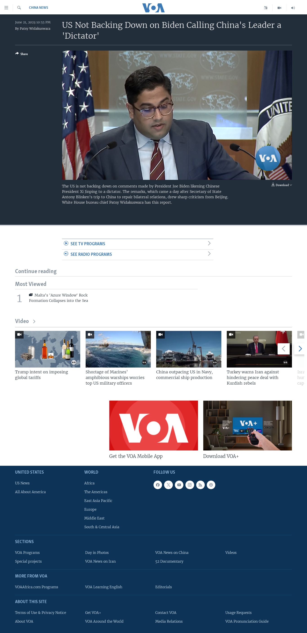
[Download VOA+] (247, 425)
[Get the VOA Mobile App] (153, 425)
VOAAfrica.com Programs (36, 587)
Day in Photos (97, 553)
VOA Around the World (104, 621)
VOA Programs (27, 553)
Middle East (94, 518)
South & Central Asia (101, 527)
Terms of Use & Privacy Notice (40, 613)
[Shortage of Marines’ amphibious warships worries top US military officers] (118, 349)
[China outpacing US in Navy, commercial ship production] (188, 349)
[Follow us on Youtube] (179, 485)
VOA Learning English (103, 587)
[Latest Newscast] (293, 7)
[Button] (21, 55)
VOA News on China (172, 553)
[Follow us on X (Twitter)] (168, 485)
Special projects (28, 561)
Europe (90, 509)
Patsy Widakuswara (35, 29)
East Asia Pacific (98, 501)
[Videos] (279, 7)
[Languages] (266, 7)
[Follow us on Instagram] (189, 485)
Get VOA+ (93, 613)
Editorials (163, 587)
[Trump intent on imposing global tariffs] (47, 349)
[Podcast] (211, 485)
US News (22, 483)
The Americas (95, 492)
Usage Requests (238, 613)
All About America (30, 492)
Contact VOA (165, 613)
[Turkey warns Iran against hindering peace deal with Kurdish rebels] (259, 349)
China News (38, 8)
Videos (231, 553)
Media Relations (169, 621)
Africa (89, 483)
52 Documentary (169, 561)
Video (22, 322)
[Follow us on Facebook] (158, 485)
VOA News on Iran (100, 561)
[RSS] (200, 485)
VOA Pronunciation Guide (247, 621)
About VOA (24, 621)
